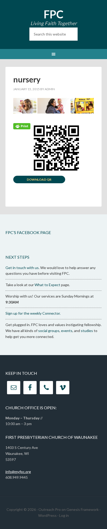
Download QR (39, 179)
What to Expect (47, 285)
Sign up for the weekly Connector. (33, 313)
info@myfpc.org (18, 471)
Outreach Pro (49, 509)
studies (87, 330)
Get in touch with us (22, 267)
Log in (64, 515)
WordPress (47, 515)
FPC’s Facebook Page (28, 232)
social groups (48, 330)
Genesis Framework (82, 509)
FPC (53, 14)
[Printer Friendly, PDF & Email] (21, 125)
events (66, 330)
